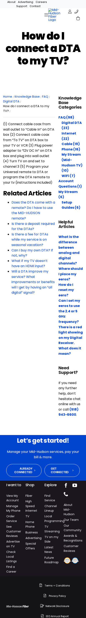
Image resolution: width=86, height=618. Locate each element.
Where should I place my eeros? (70, 274)
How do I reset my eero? (66, 290)
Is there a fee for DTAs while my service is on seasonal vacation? (29, 239)
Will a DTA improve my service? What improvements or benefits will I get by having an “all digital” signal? (33, 282)
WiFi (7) (68, 175)
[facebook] (66, 485)
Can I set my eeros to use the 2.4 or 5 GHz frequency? (69, 311)
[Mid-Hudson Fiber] (17, 606)
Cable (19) (71, 144)
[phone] (66, 494)
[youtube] (74, 485)
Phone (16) (71, 149)
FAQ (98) (66, 117)
